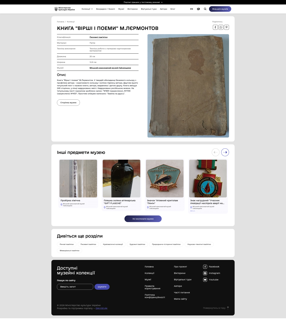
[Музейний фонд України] (66, 9)
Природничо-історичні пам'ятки (166, 244)
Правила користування (152, 287)
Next (225, 152)
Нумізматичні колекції (113, 244)
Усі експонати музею (143, 219)
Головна (149, 267)
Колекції (149, 273)
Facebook (214, 267)
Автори (178, 286)
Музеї (148, 279)
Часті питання (182, 292)
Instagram (214, 273)
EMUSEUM (101, 308)
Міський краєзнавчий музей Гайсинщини (110, 68)
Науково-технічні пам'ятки (199, 244)
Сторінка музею (68, 102)
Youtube (213, 279)
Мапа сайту (180, 299)
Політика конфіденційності (155, 296)
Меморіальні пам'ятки (69, 251)
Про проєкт (180, 267)
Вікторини (179, 273)
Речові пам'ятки (67, 244)
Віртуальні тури (182, 279)
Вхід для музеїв (220, 9)
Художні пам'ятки (137, 244)
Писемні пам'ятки (98, 37)
